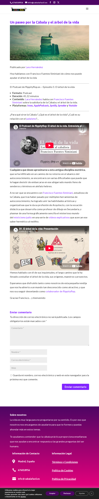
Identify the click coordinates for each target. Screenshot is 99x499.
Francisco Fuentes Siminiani (58, 192)
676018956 (17, 2)
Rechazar (67, 493)
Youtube (73, 105)
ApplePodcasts (41, 105)
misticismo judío (23, 217)
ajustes (23, 497)
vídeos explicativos (59, 217)
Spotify (53, 105)
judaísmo (31, 118)
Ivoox (30, 105)
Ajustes (82, 493)
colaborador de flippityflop (60, 291)
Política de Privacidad (64, 478)
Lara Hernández (34, 67)
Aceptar (52, 493)
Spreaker (62, 105)
